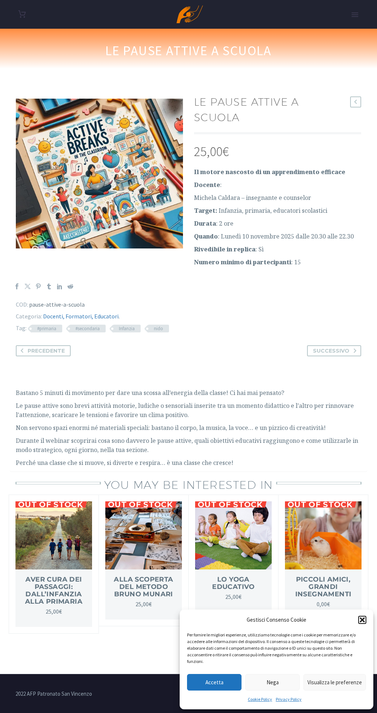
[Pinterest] (38, 286)
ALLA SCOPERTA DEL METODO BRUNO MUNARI (143, 586)
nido (158, 328)
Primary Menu (355, 14)
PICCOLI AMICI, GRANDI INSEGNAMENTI (323, 586)
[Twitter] (28, 286)
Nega (273, 682)
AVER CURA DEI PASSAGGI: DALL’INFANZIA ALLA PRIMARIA (53, 590)
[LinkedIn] (60, 286)
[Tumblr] (49, 286)
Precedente (46, 350)
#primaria (46, 328)
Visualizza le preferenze (334, 682)
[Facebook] (17, 286)
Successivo (331, 350)
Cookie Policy (260, 699)
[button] (362, 620)
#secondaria (87, 328)
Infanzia (127, 328)
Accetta (214, 682)
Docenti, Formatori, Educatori (81, 316)
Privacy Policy (289, 699)
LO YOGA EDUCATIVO (233, 583)
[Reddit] (70, 286)
